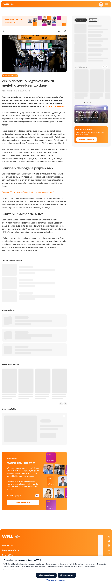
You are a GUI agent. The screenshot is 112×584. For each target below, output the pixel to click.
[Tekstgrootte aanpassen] (59, 31)
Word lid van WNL (23, 502)
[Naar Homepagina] (9, 4)
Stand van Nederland (10, 76)
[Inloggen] (101, 4)
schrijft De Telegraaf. (56, 106)
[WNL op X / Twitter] (109, 541)
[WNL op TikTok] (109, 554)
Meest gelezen (81, 20)
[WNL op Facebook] (109, 545)
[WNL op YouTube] (109, 550)
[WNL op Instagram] (109, 536)
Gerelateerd (93, 20)
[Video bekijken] (34, 53)
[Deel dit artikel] (65, 31)
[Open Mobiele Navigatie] (106, 4)
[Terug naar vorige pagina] (4, 31)
